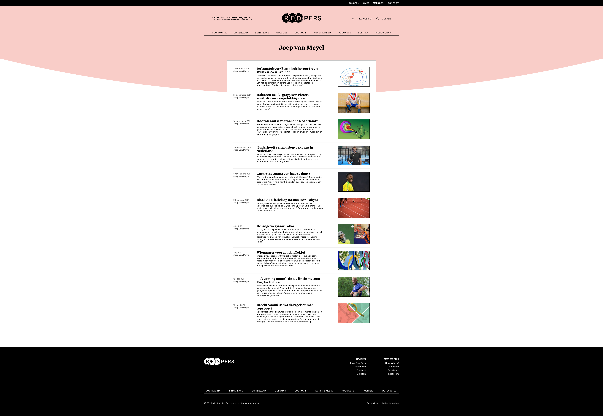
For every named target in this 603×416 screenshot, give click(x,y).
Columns (282, 32)
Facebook (393, 370)
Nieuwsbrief (392, 363)
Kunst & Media (322, 32)
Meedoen (378, 3)
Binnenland (241, 32)
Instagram (393, 373)
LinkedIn (394, 366)
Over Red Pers (358, 363)
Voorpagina (219, 32)
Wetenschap (383, 32)
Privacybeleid (373, 403)
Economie (301, 32)
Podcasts (345, 32)
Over (366, 3)
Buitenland (262, 32)
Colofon (353, 3)
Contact (393, 3)
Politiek (363, 32)
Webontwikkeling (390, 403)
